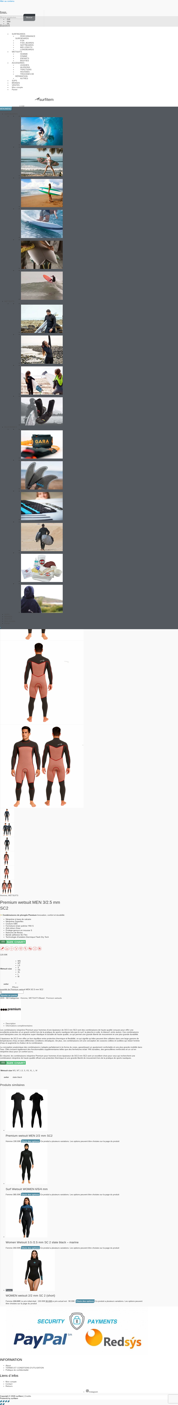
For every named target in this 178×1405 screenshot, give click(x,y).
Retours (9, 1386)
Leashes (25, 429)
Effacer (15, 987)
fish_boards (26, 239)
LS (21, 1070)
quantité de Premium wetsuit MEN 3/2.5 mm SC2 (21, 989)
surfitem (3, 13)
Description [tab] (11, 1023)
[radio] (19, 961)
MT (18, 1070)
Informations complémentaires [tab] (19, 1026)
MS (14, 1070)
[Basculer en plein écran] (3, 1401)
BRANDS (8, 617)
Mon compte (9, 621)
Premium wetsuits (54, 998)
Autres (24, 78)
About (8, 1365)
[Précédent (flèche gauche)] (1, 1404)
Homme (24, 303)
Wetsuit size (6, 969)
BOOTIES (25, 396)
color (6, 984)
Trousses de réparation (24, 75)
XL (31, 1070)
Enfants (24, 365)
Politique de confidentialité (17, 1370)
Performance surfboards (25, 37)
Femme (24, 334)
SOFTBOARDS (27, 147)
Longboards (27, 49)
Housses (25, 522)
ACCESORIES (10, 427)
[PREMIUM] (10, 1019)
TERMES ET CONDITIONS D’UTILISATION (25, 1368)
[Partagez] (6, 1401)
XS (27, 1070)
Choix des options (30, 1141)
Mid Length (26, 270)
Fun (22, 209)
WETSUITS (9, 301)
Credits (28, 1396)
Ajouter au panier (9, 995)
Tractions (25, 491)
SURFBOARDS (11, 114)
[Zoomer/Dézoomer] (1, 1401)
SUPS (6, 614)
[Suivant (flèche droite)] (3, 1404)
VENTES (8, 619)
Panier (15, 89)
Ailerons (24, 460)
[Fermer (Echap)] (8, 1401)
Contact (9, 1384)
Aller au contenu (7, 1)
